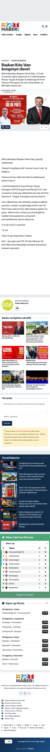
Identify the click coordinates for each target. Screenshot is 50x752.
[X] (25, 693)
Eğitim (27, 35)
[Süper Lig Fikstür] (47, 603)
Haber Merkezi (21, 303)
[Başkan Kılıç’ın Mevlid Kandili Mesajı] (13, 328)
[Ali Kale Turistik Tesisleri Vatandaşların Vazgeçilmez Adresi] (37, 377)
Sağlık (19, 35)
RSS (9, 741)
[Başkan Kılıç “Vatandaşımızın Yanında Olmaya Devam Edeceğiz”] (37, 352)
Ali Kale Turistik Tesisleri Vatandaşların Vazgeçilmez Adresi (36, 387)
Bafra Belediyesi (19, 61)
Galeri (6, 728)
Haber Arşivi (9, 718)
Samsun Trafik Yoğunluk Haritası (16, 708)
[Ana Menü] (46, 27)
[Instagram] (29, 693)
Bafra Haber (7, 35)
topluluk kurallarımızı (23, 431)
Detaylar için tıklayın (25, 595)
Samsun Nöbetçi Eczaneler (15, 700)
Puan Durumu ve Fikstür (13, 711)
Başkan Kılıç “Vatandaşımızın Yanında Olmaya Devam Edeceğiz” (36, 362)
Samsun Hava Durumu (13, 703)
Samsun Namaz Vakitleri (14, 706)
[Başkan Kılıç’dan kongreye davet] (25, 109)
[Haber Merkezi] (7, 305)
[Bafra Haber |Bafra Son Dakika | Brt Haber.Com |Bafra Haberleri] (10, 26)
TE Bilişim (30, 749)
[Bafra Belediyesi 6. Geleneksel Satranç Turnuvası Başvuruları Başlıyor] (13, 352)
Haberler (5, 61)
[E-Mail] (17, 308)
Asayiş (35, 725)
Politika (43, 35)
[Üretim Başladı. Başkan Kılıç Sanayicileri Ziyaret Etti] (13, 377)
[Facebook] (21, 693)
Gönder (7, 423)
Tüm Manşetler (10, 713)
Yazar (14, 728)
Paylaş (7, 127)
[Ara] (43, 27)
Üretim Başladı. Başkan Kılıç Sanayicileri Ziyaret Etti (12, 387)
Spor (35, 35)
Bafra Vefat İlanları (37, 728)
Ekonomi (23, 728)
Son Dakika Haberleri (12, 716)
